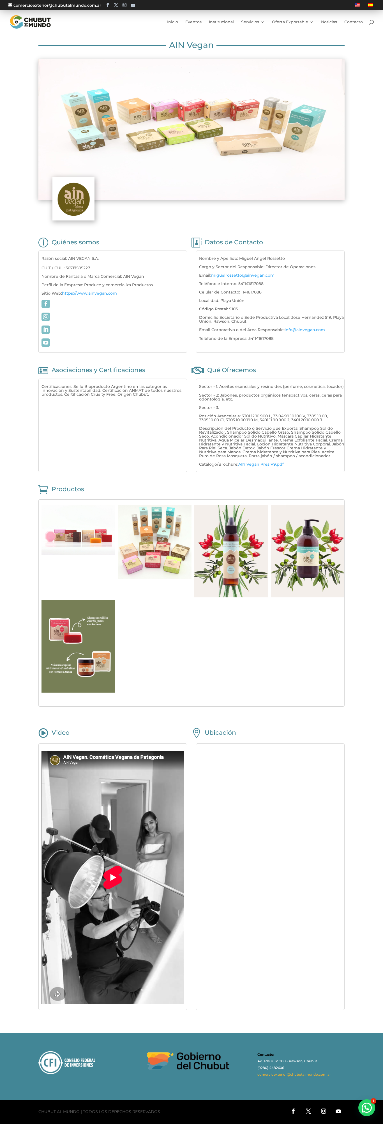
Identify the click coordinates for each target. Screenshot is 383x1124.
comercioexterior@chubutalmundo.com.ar (294, 1074)
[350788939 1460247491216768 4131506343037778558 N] (308, 596)
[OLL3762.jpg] (78, 553)
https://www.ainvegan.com (89, 293)
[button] (366, 1107)
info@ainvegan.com (305, 330)
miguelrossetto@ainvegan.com (242, 275)
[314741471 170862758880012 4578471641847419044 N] (155, 577)
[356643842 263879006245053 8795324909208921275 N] (231, 596)
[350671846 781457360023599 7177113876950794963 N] (78, 691)
